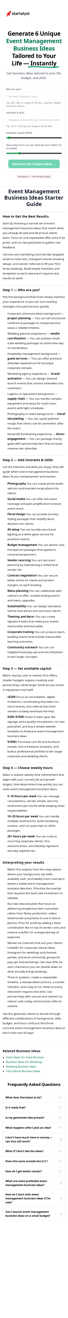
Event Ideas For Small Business (25, 1057)
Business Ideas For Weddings (24, 1062)
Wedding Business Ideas (21, 1066)
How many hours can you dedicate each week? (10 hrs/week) (33, 146)
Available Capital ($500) (19, 132)
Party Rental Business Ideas (23, 1071)
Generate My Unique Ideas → (34, 164)
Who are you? (13, 89)
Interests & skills (15, 112)
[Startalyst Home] (18, 13)
